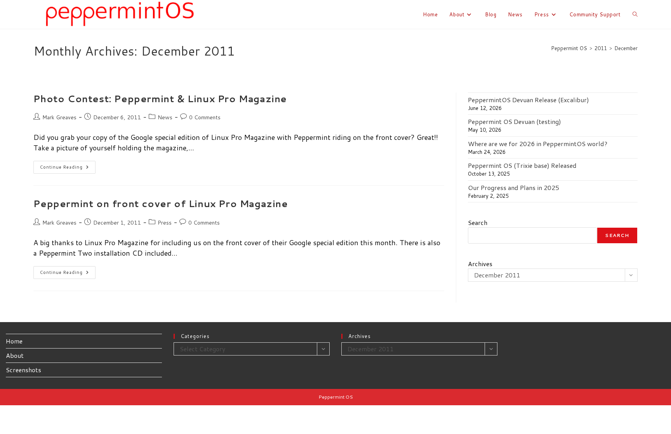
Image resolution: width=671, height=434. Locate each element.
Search (477, 222)
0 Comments (205, 117)
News (165, 117)
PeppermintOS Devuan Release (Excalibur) (528, 99)
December (626, 48)
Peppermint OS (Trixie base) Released (522, 165)
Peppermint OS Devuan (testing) (514, 121)
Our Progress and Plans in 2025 (513, 187)
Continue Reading (68, 169)
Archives (480, 263)
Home (14, 340)
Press (165, 223)
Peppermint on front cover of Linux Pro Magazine (160, 203)
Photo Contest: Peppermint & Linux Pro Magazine (160, 98)
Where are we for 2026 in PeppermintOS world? (537, 143)
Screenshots (23, 369)
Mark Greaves (59, 117)
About (15, 355)
